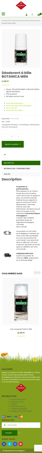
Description (9, 163)
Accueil (4, 20)
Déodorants (34, 125)
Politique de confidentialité (21, 411)
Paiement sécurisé (18, 406)
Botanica (26, 20)
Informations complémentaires (17, 168)
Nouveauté (13, 127)
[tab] (21, 163)
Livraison (14, 404)
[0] (38, 14)
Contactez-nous (17, 402)
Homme (5, 127)
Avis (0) (7, 174)
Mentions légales (33, 451)
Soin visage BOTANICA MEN (21, 329)
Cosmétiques (24, 125)
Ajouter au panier (11, 144)
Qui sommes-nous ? (19, 399)
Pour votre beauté (15, 20)
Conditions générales (19, 409)
